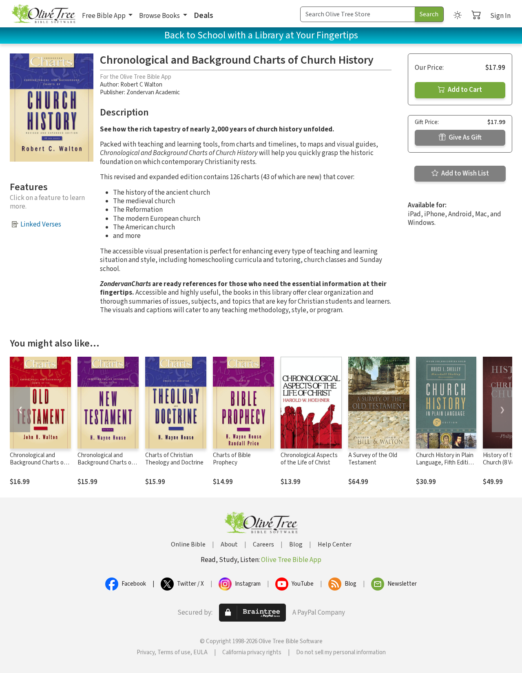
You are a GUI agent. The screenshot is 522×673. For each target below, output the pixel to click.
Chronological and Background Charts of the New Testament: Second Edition (105, 467)
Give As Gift (464, 137)
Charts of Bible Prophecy (232, 459)
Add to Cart (464, 90)
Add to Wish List (464, 173)
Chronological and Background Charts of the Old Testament (38, 463)
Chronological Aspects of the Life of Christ (309, 459)
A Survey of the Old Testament (372, 459)
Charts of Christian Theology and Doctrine (174, 459)
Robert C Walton (141, 84)
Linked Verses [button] (40, 224)
